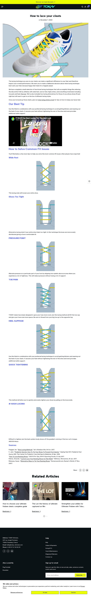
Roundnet (5, 570)
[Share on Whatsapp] (83, 470)
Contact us (49, 557)
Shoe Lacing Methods (25, 449)
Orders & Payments (51, 545)
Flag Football (6, 567)
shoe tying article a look (46, 100)
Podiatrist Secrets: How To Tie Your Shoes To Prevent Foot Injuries (37, 452)
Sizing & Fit (49, 548)
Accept (45, 592)
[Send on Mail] (87, 470)
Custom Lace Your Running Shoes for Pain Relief (37, 459)
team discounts (48, 2)
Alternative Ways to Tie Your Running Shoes (35, 461)
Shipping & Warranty (51, 554)
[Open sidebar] (89, 181)
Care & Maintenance (51, 551)
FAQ (47, 542)
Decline (73, 592)
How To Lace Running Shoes (18, 456)
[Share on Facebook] (80, 470)
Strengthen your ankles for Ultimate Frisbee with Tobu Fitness (72, 506)
